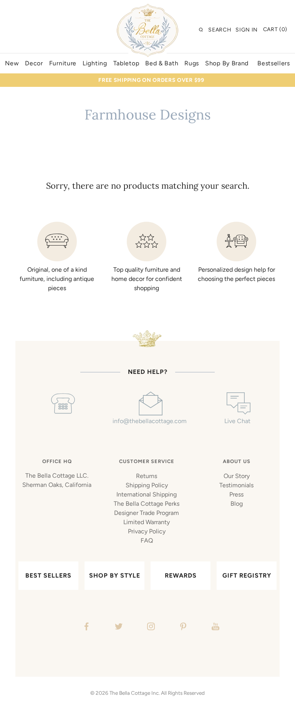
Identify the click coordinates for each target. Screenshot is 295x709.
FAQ (147, 540)
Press (236, 494)
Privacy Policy (147, 531)
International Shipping (146, 494)
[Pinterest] (182, 628)
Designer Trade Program (146, 512)
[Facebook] (85, 628)
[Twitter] (118, 628)
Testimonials (236, 485)
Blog (236, 503)
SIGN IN (246, 30)
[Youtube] (214, 628)
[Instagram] (150, 628)
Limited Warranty (146, 522)
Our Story (237, 476)
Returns (146, 476)
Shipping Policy (147, 485)
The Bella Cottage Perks (146, 503)
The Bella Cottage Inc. (134, 693)
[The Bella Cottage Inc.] (147, 8)
